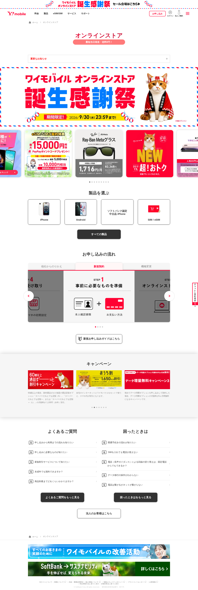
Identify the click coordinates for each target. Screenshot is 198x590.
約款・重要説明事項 (76, 582)
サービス (72, 13)
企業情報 (152, 582)
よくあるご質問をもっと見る (62, 497)
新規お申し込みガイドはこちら (101, 338)
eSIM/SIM (58, 13)
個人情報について (92, 582)
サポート (85, 13)
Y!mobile (16, 13)
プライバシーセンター (136, 582)
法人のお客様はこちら (99, 513)
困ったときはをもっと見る (135, 497)
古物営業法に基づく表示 (110, 584)
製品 (46, 13)
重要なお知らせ (38, 58)
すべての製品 (99, 234)
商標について (59, 582)
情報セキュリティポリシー (113, 582)
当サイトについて (45, 582)
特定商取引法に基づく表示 (89, 584)
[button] (89, 182)
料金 (36, 13)
